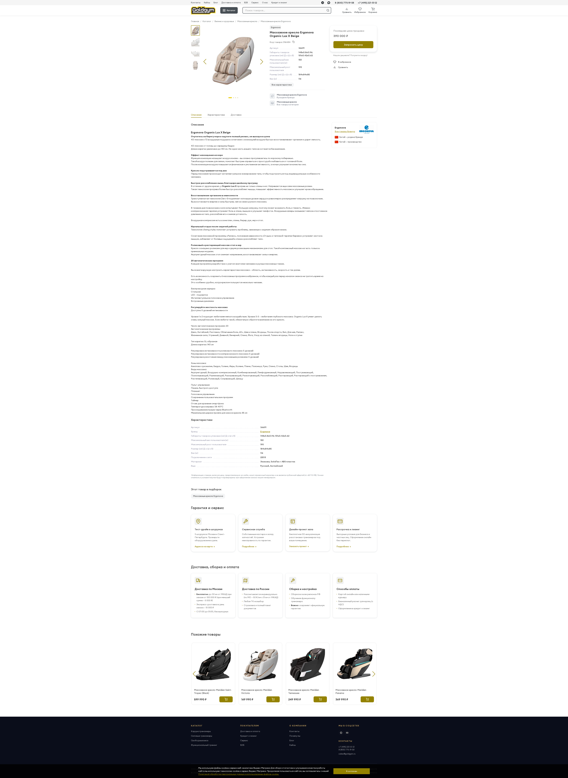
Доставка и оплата (231, 2)
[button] (261, 61)
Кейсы (207, 2)
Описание (196, 114)
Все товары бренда (345, 131)
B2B (246, 2)
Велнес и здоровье (224, 21)
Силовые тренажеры (201, 736)
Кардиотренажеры (201, 731)
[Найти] (328, 10)
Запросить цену (353, 44)
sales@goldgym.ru (347, 754)
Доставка (236, 114)
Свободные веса (199, 740)
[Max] (328, 2)
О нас (265, 2)
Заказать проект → (299, 546)
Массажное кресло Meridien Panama (350, 691)
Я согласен (351, 771)
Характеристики (216, 114)
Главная (195, 21)
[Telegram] (322, 2)
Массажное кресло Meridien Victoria (256, 691)
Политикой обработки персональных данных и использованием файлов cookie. (238, 774)
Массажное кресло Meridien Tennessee (303, 691)
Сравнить (343, 67)
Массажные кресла (247, 21)
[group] (233, 59)
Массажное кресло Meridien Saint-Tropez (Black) (213, 691)
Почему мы (294, 736)
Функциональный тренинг (204, 745)
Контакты (195, 2)
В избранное (344, 62)
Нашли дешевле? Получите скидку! (350, 55)
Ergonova (275, 27)
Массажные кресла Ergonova (276, 21)
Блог (216, 2)
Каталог (231, 10)
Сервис (255, 2)
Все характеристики (282, 85)
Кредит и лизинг (279, 2)
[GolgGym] (203, 10)
